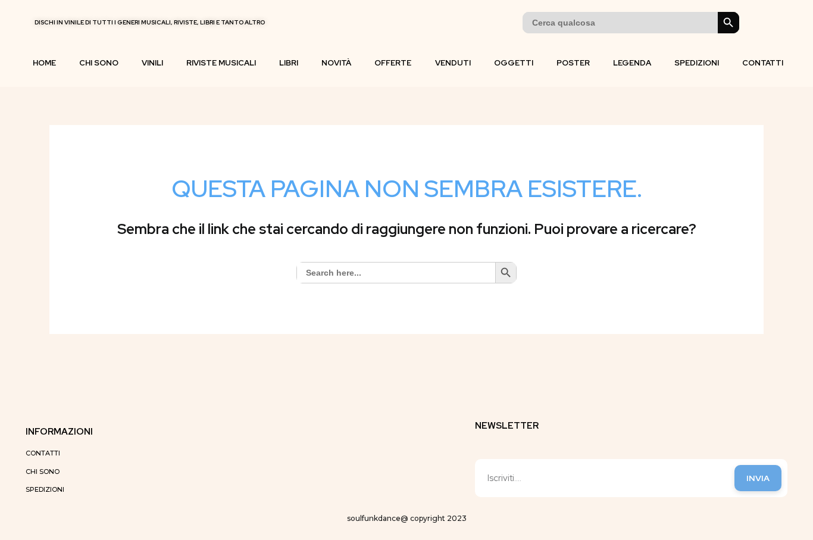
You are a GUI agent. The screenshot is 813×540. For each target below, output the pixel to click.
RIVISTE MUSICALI (221, 63)
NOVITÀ (336, 63)
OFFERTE (392, 63)
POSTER (573, 63)
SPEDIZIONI (696, 63)
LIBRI (288, 63)
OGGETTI (513, 63)
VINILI (152, 63)
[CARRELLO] (757, 22)
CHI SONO (98, 63)
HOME (44, 63)
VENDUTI (453, 63)
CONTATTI (762, 63)
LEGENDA (632, 63)
